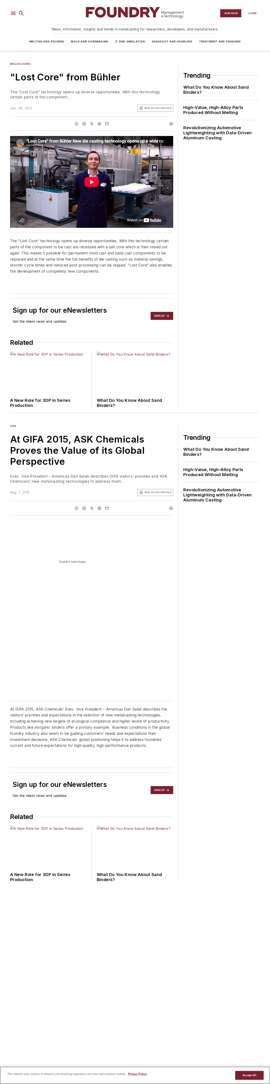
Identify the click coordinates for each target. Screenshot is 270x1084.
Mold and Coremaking (89, 41)
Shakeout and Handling (172, 41)
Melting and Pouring (46, 41)
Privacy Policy (137, 1074)
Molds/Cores (20, 63)
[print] (171, 124)
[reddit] (99, 124)
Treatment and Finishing (220, 41)
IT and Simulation (130, 41)
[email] (107, 124)
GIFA (13, 426)
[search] (21, 13)
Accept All (249, 1075)
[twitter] (92, 124)
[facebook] (76, 124)
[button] (13, 13)
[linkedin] (84, 124)
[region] (135, 1075)
